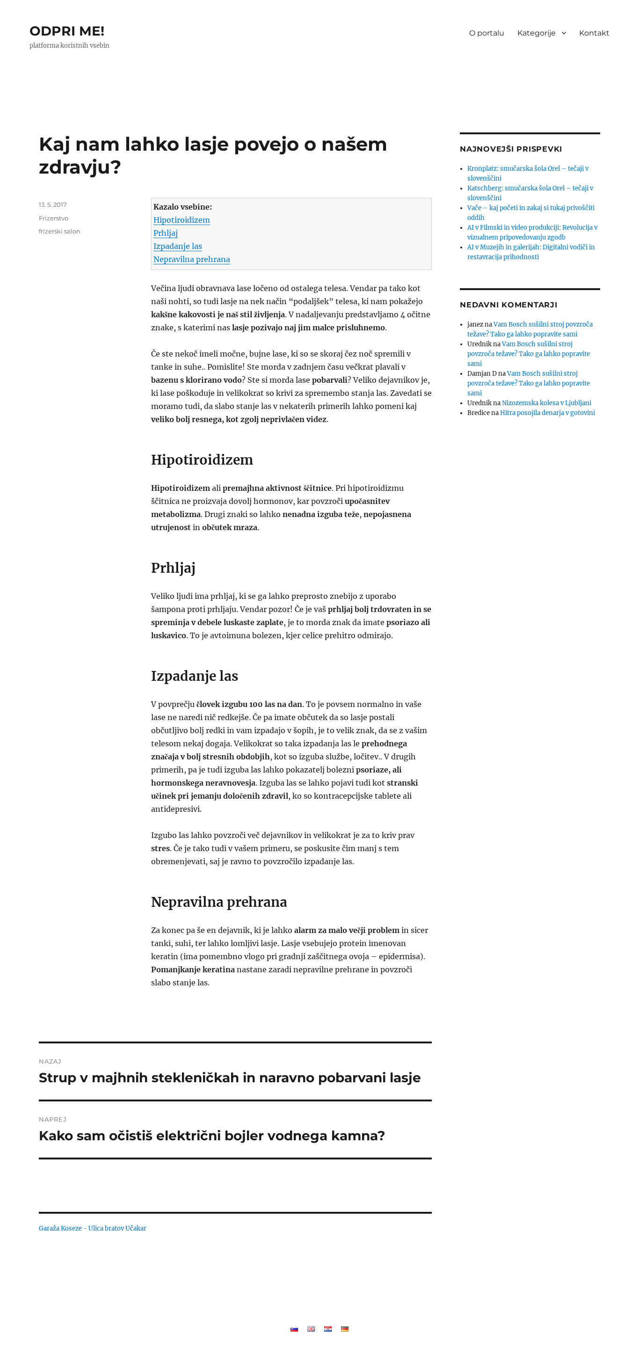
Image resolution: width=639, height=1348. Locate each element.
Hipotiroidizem (181, 220)
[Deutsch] (345, 1328)
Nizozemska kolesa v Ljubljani (546, 403)
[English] (311, 1328)
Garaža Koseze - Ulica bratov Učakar (92, 1228)
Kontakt (594, 33)
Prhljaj (165, 233)
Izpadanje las (177, 246)
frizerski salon (59, 231)
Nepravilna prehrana (191, 259)
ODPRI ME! (66, 31)
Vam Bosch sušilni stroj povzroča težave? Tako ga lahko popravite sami (528, 354)
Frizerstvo (53, 218)
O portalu (486, 33)
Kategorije (536, 33)
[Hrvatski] (328, 1328)
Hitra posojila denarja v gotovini (547, 413)
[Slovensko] (294, 1328)
